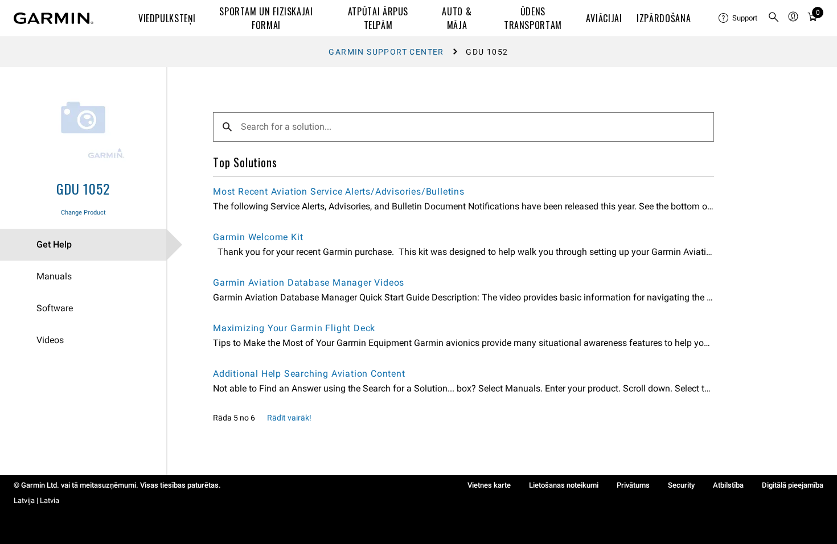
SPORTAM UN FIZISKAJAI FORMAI (266, 18)
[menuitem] (738, 18)
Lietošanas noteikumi (563, 485)
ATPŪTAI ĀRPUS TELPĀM (378, 18)
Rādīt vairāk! (289, 417)
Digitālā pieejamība (792, 485)
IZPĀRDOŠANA (664, 18)
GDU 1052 (82, 188)
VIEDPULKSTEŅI (166, 18)
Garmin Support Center (386, 51)
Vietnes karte (489, 485)
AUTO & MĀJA (456, 18)
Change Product (83, 212)
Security (681, 485)
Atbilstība (728, 485)
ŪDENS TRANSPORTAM (533, 18)
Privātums (633, 485)
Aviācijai (604, 18)
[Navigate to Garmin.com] (53, 18)
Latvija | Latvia (36, 500)
